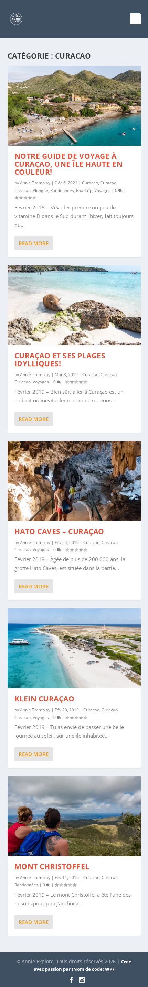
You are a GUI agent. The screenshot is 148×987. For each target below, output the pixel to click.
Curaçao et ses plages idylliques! (60, 359)
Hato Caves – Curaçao (59, 531)
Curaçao (22, 190)
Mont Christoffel (51, 866)
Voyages (102, 190)
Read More (34, 243)
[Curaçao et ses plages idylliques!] (74, 305)
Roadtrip (84, 190)
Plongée (40, 190)
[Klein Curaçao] (74, 648)
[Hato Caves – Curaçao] (74, 481)
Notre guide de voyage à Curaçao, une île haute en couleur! (68, 164)
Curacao (90, 183)
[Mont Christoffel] (74, 816)
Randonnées (62, 190)
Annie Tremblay (35, 183)
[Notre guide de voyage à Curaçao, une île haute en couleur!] (74, 106)
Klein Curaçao (44, 698)
